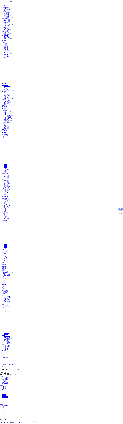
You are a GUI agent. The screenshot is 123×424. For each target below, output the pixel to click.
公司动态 (3, 286)
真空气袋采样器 (7, 119)
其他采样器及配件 (7, 95)
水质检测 (4, 40)
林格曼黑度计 (4, 129)
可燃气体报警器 (7, 21)
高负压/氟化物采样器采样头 (9, 90)
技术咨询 (5, 259)
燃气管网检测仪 (7, 28)
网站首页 (4, 3)
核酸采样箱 (4, 270)
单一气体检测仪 (7, 12)
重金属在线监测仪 (7, 79)
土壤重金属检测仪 (7, 189)
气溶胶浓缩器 (6, 177)
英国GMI (5, 204)
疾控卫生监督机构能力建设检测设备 (8, 272)
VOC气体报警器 (7, 20)
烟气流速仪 (6, 114)
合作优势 (5, 244)
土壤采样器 (6, 193)
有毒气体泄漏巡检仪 (7, 29)
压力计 (5, 167)
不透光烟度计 (6, 172)
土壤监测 (3, 188)
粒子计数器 (6, 174)
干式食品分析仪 (7, 187)
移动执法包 (4, 138)
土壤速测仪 (6, 191)
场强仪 (5, 302)
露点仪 (5, 160)
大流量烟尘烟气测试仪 (8, 120)
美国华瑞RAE (6, 199)
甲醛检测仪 (6, 8)
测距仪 (5, 162)
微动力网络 (6, 422)
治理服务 (5, 256)
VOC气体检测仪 (7, 13)
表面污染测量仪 (7, 140)
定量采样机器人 (5, 136)
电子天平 (3, 222)
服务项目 (3, 255)
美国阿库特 (6, 200)
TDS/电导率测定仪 (7, 62)
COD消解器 (6, 43)
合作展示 (3, 252)
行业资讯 (3, 287)
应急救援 (3, 273)
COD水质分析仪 (7, 51)
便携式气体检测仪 (5, 11)
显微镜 (3, 223)
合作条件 (5, 246)
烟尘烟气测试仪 (5, 110)
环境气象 (3, 307)
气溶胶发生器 (6, 175)
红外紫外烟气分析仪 (7, 117)
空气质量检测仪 (7, 9)
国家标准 (5, 260)
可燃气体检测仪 (7, 14)
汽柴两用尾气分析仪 (7, 33)
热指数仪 (5, 303)
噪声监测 (3, 304)
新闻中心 (4, 284)
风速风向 (5, 309)
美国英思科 (6, 206)
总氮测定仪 (6, 48)
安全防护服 (4, 266)
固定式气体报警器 (5, 18)
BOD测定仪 (6, 45)
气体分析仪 (4, 23)
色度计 (5, 171)
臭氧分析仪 (6, 26)
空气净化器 (6, 240)
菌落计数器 (6, 178)
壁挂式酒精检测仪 (7, 312)
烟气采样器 (6, 113)
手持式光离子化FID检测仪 (8, 17)
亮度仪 (5, 163)
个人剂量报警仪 (7, 141)
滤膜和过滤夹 (6, 89)
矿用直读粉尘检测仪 (7, 102)
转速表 (5, 170)
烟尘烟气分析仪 (5, 213)
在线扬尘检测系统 (5, 106)
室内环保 (4, 234)
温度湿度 (5, 308)
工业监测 (3, 413)
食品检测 (3, 179)
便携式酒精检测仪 (7, 311)
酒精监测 (3, 310)
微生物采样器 (6, 176)
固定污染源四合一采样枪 (8, 115)
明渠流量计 (6, 52)
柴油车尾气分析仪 (7, 32)
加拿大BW (6, 201)
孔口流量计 (6, 124)
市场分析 (3, 249)
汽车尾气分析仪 (5, 31)
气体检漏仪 (4, 27)
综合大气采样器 (7, 94)
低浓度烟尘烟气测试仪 (8, 111)
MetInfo (13, 422)
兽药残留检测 (6, 185)
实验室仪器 (4, 220)
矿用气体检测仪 (7, 36)
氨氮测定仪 (6, 46)
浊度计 (5, 58)
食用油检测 (6, 184)
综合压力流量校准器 (7, 126)
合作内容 (5, 243)
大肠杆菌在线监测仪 (7, 80)
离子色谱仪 (6, 54)
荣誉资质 (5, 248)
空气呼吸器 (4, 267)
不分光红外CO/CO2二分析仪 (9, 24)
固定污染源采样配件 (7, 116)
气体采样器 (6, 96)
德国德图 (5, 215)
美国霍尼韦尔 (6, 207)
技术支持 (3, 288)
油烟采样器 (6, 112)
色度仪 (5, 59)
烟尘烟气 (4, 108)
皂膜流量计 (6, 125)
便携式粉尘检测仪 (7, 100)
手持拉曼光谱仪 (7, 275)
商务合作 (3, 242)
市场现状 (5, 251)
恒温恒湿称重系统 (7, 122)
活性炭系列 (6, 241)
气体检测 (4, 5)
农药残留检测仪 (7, 180)
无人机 (3, 276)
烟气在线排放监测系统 (8, 118)
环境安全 (4, 132)
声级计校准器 (6, 306)
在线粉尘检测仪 (7, 101)
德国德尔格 (6, 212)
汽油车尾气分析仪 (7, 34)
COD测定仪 (6, 44)
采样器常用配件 (5, 85)
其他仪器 (4, 264)
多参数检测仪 (6, 50)
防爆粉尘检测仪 (7, 103)
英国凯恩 (5, 214)
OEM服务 (5, 257)
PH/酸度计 (6, 61)
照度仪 (5, 161)
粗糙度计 (5, 168)
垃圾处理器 (4, 269)
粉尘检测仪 (4, 99)
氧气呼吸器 (4, 268)
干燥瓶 (5, 88)
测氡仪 (5, 10)
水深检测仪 (6, 55)
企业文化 (3, 281)
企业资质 (3, 282)
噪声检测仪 (6, 305)
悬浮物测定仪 (6, 60)
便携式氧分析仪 (7, 25)
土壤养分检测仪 (7, 190)
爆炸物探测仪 (4, 194)
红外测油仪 (6, 49)
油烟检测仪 (4, 104)
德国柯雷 (5, 216)
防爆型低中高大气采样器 (8, 98)
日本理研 (5, 210)
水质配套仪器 (4, 57)
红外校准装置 (6, 128)
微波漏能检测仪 (7, 301)
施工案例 (5, 253)
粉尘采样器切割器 (7, 86)
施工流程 (5, 258)
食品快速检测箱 (7, 186)
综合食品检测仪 (7, 181)
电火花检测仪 (6, 169)
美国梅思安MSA (7, 205)
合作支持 (5, 247)
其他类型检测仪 (5, 35)
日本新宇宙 (6, 209)
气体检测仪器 (4, 198)
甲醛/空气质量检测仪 (5, 7)
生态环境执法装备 (5, 271)
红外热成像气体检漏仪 (8, 38)
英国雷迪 (5, 203)
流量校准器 (4, 123)
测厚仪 (5, 164)
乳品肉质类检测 (7, 183)
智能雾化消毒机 (5, 134)
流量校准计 (6, 97)
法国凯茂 (5, 217)
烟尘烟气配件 (6, 121)
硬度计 (5, 165)
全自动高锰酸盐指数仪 (8, 53)
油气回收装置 (4, 130)
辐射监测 (3, 139)
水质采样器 (4, 388)
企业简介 (3, 280)
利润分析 (5, 245)
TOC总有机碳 (6, 56)
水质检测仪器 (4, 42)
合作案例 (5, 254)
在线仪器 (3, 389)
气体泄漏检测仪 (7, 30)
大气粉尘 (4, 83)
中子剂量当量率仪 (7, 299)
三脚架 (5, 87)
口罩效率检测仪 (5, 173)
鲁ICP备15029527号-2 (21, 422)
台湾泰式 (5, 211)
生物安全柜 (6, 135)
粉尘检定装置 (6, 127)
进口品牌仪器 (5, 196)
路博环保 (4, 278)
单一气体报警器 (7, 19)
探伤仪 (5, 166)
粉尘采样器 (6, 93)
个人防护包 (4, 137)
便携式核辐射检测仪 (7, 142)
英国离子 (5, 202)
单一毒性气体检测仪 (7, 15)
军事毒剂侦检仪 (7, 274)
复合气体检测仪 (7, 16)
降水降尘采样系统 (5, 105)
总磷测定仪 (6, 47)
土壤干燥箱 (6, 192)
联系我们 (4, 262)
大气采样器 (4, 91)
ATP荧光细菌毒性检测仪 (8, 182)
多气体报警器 (6, 22)
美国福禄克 (6, 208)
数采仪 (5, 81)
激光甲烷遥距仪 (7, 37)
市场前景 (5, 250)
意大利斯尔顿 (6, 218)
